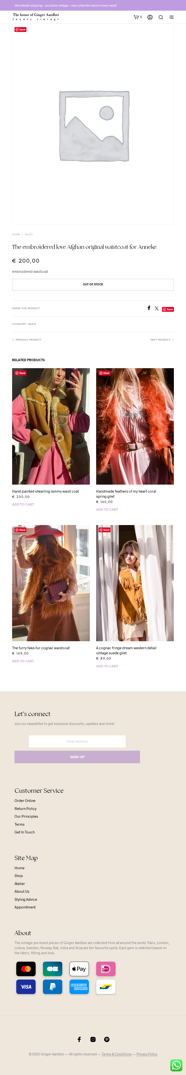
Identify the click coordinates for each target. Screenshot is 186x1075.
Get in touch (25, 832)
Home (16, 234)
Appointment (25, 907)
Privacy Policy (147, 1054)
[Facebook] (151, 308)
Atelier (20, 883)
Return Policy (26, 808)
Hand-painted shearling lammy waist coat (45, 491)
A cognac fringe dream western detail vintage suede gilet (126, 650)
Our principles (26, 816)
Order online (25, 800)
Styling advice (26, 899)
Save (22, 373)
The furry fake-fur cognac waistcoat (41, 648)
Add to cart (23, 504)
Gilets (28, 234)
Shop (19, 875)
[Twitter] (158, 308)
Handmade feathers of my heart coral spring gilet (126, 493)
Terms (19, 824)
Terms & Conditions (117, 1054)
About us (22, 891)
